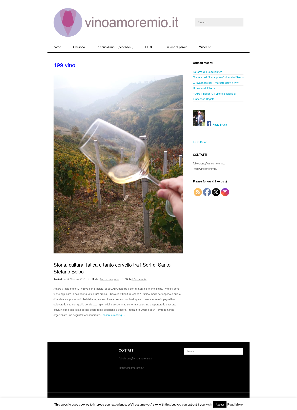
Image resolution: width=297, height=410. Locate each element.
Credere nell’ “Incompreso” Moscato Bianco (218, 77)
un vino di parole (176, 47)
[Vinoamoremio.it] (148, 22)
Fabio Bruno (219, 124)
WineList (205, 47)
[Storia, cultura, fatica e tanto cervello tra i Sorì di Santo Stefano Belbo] (118, 252)
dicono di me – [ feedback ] (115, 47)
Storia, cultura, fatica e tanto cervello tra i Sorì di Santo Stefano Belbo (112, 268)
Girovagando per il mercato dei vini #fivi (216, 83)
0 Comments (139, 279)
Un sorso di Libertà (204, 88)
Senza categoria (109, 279)
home (57, 47)
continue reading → (114, 315)
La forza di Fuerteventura (207, 72)
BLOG (149, 47)
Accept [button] (220, 404)
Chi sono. (79, 47)
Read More (235, 404)
